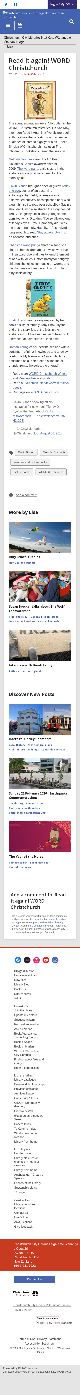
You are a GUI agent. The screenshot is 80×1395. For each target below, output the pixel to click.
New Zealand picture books (30, 463)
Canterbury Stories (26, 1098)
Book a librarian (24, 1046)
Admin (18, 998)
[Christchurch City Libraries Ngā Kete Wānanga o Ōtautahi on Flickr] (27, 960)
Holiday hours (23, 1153)
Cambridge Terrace (53, 749)
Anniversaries (34, 803)
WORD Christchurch (44, 392)
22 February (16, 803)
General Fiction (40, 616)
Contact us (21, 1212)
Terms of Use (26, 1339)
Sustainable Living (25, 1187)
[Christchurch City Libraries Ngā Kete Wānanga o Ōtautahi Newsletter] (55, 960)
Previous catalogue (26, 1088)
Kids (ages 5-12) (18, 616)
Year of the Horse (20, 867)
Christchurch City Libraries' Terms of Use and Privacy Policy (42, 1307)
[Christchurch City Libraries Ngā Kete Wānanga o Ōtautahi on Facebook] (18, 960)
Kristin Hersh (18, 320)
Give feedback (23, 1226)
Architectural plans (40, 745)
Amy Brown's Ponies (24, 557)
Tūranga (19, 1192)
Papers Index (22, 1124)
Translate (66, 1322)
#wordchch (23, 416)
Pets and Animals (48, 621)
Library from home (25, 1141)
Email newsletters (25, 975)
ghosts (38, 671)
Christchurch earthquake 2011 (27, 812)
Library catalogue (25, 1079)
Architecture (17, 749)
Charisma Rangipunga (24, 245)
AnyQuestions (23, 1222)
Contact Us (34, 1279)
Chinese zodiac (18, 862)
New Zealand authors (22, 562)
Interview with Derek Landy (30, 665)
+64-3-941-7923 (25, 1265)
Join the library (23, 1010)
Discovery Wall (23, 1111)
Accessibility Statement (39, 1343)
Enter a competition (26, 1067)
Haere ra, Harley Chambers (30, 739)
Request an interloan (27, 1024)
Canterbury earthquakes (24, 808)
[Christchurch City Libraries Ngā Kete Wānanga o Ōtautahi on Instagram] (36, 960)
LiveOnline (21, 1217)
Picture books (21, 472)
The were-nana (27, 168)
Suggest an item (24, 1019)
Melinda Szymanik (21, 159)
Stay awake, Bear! (49, 232)
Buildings (33, 749)
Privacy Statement (49, 1339)
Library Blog (21, 984)
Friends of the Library (27, 1183)
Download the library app (29, 1084)
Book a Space (23, 1041)
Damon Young (19, 347)
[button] (6, 4)
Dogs (55, 616)
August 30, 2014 (51, 433)
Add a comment (26, 495)
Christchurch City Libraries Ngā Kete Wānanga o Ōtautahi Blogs (37, 39)
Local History (17, 745)
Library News (22, 993)
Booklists (20, 989)
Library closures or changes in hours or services (26, 1161)
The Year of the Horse (26, 856)
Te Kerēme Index (25, 1128)
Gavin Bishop (18, 186)
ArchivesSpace (24, 1093)
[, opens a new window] (25, 1298)
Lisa (10, 46)
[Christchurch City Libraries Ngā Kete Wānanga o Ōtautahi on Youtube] (46, 960)
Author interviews (20, 671)
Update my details (25, 1015)
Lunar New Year (40, 862)
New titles (20, 979)
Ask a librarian (23, 1028)
